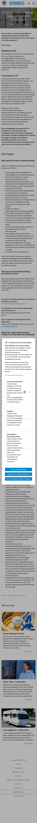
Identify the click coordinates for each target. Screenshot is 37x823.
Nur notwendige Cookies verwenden (18, 479)
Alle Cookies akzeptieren (18, 469)
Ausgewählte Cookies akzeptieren (18, 474)
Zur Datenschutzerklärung (14, 375)
